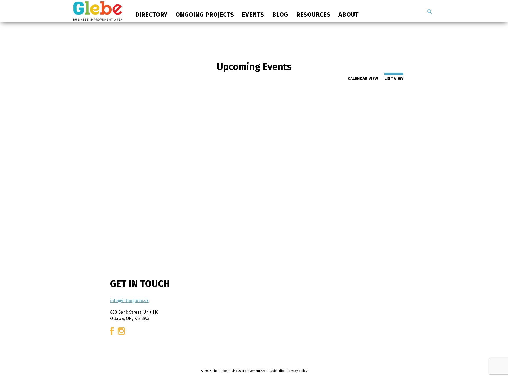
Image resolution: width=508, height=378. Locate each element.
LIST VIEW (393, 78)
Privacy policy (297, 371)
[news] (429, 11)
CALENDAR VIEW (363, 78)
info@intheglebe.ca (129, 300)
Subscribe (277, 371)
